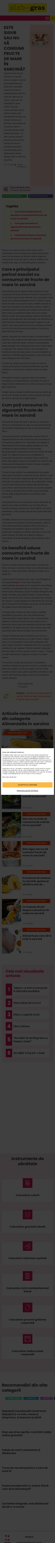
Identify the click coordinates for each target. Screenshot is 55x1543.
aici (15, 777)
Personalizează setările (27, 791)
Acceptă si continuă (27, 785)
